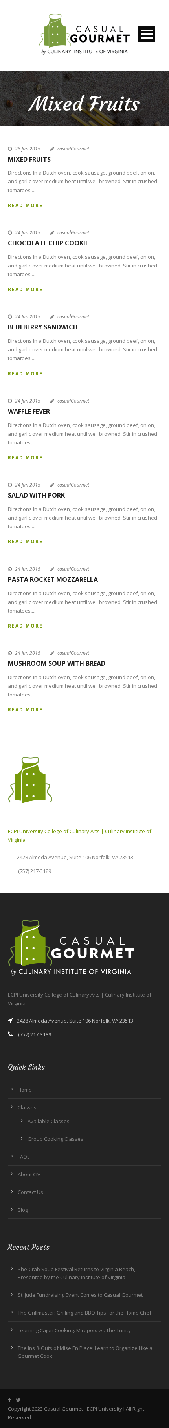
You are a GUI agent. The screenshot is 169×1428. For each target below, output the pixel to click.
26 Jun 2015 (27, 148)
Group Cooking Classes (55, 1138)
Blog (23, 1209)
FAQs (24, 1156)
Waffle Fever (29, 411)
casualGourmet (73, 148)
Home (25, 1089)
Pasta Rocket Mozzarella (53, 579)
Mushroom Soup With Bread (56, 663)
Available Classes (49, 1121)
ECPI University (104, 1408)
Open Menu (146, 34)
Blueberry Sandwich (43, 327)
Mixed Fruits (29, 159)
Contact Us (30, 1192)
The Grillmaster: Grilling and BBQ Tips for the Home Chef (84, 1312)
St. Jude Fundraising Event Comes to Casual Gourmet (80, 1294)
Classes (27, 1107)
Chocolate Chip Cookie (48, 243)
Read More (25, 205)
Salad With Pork (36, 495)
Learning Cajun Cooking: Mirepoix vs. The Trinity (74, 1330)
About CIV (29, 1174)
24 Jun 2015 (27, 232)
